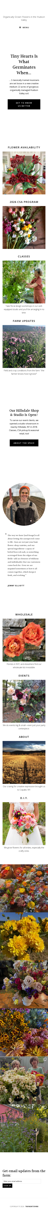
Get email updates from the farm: (24, 1173)
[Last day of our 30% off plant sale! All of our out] (24, 1128)
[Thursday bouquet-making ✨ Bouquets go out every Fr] (24, 888)
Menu (26, 27)
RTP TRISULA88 (15, 578)
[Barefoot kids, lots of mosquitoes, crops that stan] (24, 1032)
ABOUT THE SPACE (24, 443)
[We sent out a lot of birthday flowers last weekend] (24, 984)
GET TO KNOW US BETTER (24, 104)
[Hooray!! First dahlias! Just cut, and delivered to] (24, 936)
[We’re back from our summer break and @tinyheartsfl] (24, 1080)
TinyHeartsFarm (31, 1206)
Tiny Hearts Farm (24, 9)
